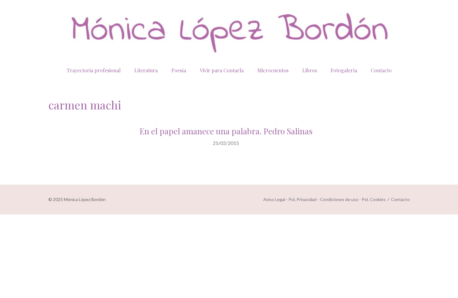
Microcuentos (273, 70)
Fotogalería (344, 70)
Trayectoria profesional (94, 70)
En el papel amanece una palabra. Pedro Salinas (226, 131)
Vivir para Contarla (222, 70)
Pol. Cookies (374, 199)
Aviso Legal (274, 199)
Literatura (146, 70)
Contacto (381, 70)
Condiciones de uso (339, 199)
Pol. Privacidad (303, 199)
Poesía (178, 70)
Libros (309, 70)
